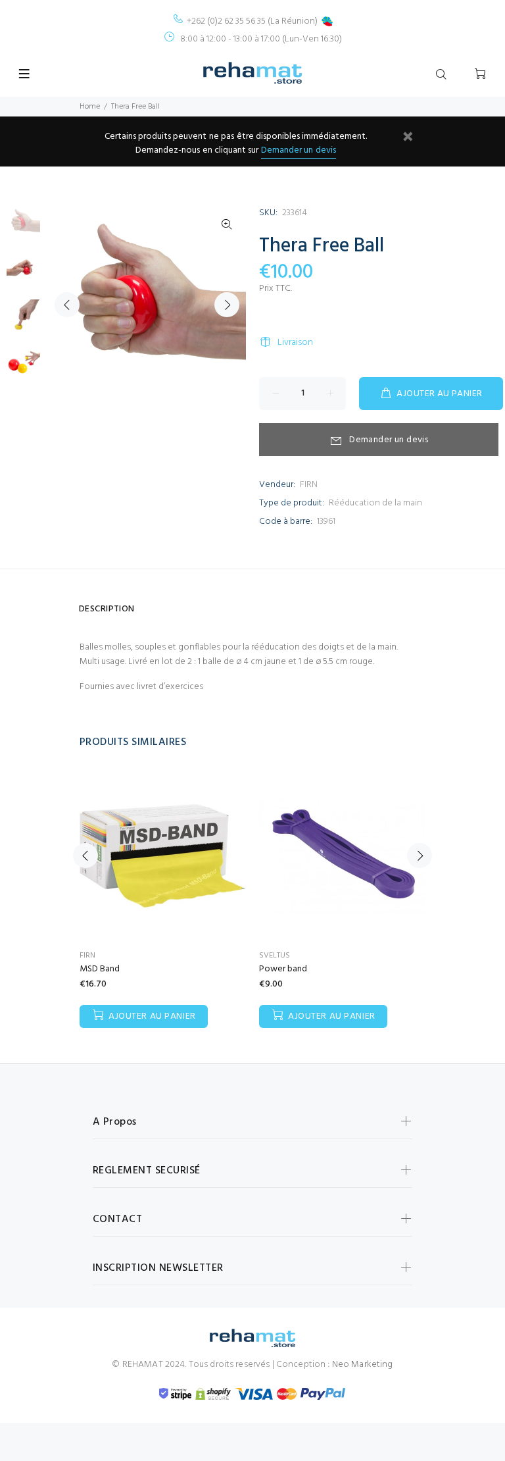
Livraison (295, 342)
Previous (67, 304)
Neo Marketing (362, 1364)
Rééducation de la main (375, 503)
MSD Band (100, 969)
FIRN (309, 484)
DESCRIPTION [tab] (107, 609)
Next (226, 304)
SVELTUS (274, 955)
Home (90, 106)
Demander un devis (298, 150)
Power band (283, 969)
